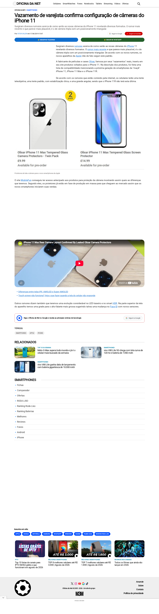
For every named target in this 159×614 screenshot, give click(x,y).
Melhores (21, 416)
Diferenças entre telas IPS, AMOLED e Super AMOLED (43, 292)
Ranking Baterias (25, 411)
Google (26, 534)
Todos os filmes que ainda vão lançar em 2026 (128, 563)
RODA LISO (22, 400)
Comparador (23, 390)
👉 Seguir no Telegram (46, 40)
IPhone (40, 333)
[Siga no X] (72, 583)
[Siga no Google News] (83, 583)
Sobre (141, 585)
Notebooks (89, 3)
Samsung (46, 534)
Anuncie (140, 581)
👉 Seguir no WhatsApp (112, 40)
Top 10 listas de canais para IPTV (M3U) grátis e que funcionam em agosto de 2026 (29, 565)
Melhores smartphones (57, 559)
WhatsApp (57, 534)
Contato (140, 589)
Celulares (57, 3)
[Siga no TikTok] (87, 583)
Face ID (113, 306)
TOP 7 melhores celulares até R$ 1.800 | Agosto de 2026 (96, 563)
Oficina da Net (20, 10)
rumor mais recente (97, 49)
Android (21, 432)
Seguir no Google (117, 34)
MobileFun (26, 180)
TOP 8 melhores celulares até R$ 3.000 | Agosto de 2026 (63, 563)
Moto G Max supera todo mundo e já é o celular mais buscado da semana (56, 351)
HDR (115, 303)
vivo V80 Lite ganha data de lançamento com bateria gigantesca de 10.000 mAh (56, 365)
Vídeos (117, 3)
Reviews (21, 421)
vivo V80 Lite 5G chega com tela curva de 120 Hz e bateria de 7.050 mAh (123, 351)
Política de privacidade (134, 593)
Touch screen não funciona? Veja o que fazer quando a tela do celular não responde (56, 295)
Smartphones (32, 10)
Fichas (20, 385)
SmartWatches (69, 3)
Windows (68, 534)
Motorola (36, 534)
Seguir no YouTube (135, 34)
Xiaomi (77, 534)
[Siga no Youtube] (79, 583)
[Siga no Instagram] (75, 583)
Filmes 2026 (88, 534)
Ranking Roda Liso (26, 406)
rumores (78, 46)
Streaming (108, 3)
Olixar (92, 61)
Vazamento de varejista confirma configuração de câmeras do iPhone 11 (79, 18)
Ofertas (125, 3)
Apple (78, 56)
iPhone (130, 46)
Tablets (99, 3)
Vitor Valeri (22, 34)
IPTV (16, 559)
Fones (79, 3)
